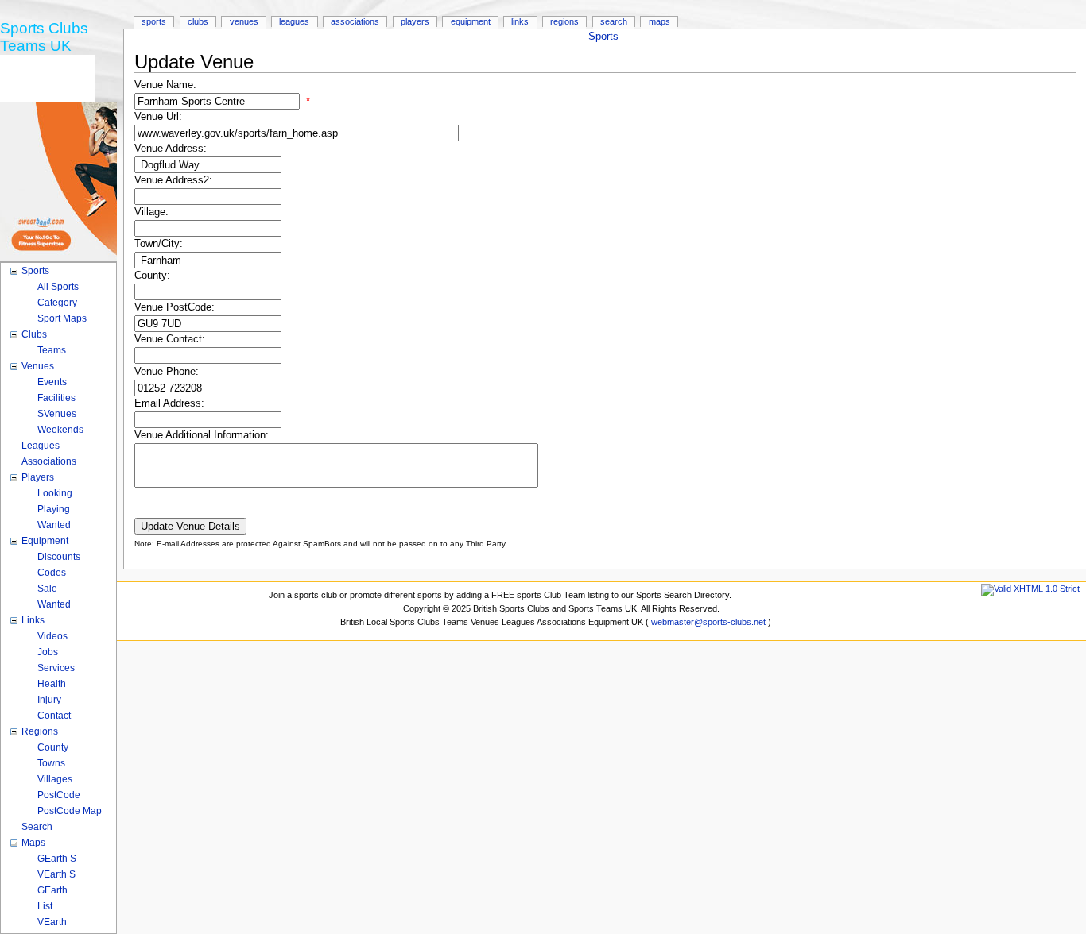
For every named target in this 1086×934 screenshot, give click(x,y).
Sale (47, 588)
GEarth (52, 890)
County (52, 747)
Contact (54, 715)
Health (51, 683)
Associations (355, 21)
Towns (51, 763)
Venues (244, 21)
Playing (53, 509)
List (44, 906)
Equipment (471, 21)
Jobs (47, 652)
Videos (52, 636)
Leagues (294, 21)
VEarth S (56, 874)
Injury (49, 699)
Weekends (60, 429)
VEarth (52, 922)
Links (520, 21)
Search (613, 21)
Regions (564, 21)
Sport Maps (62, 318)
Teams (51, 350)
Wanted (54, 525)
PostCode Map (69, 810)
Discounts (58, 556)
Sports (603, 36)
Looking (54, 493)
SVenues (56, 413)
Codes (51, 572)
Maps (659, 21)
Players (415, 21)
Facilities (56, 397)
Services (56, 667)
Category (57, 302)
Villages (54, 779)
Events (52, 382)
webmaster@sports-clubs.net (708, 622)
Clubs (198, 21)
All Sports (58, 286)
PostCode (58, 795)
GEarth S (56, 858)
